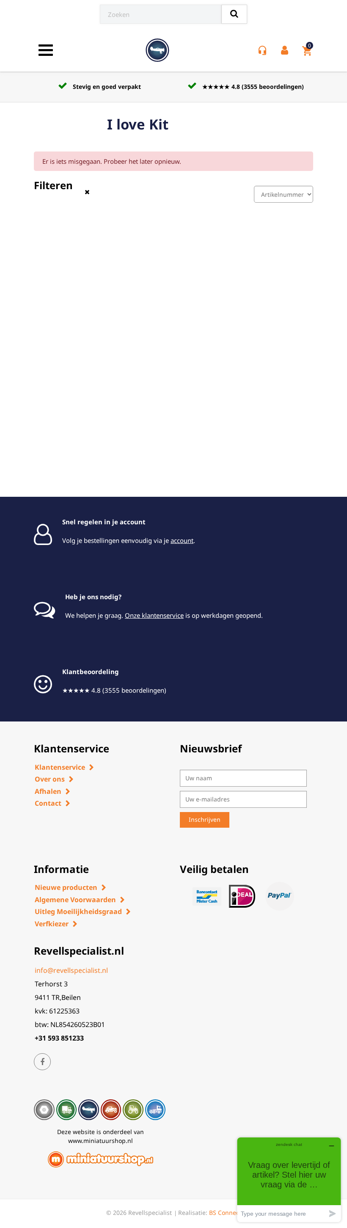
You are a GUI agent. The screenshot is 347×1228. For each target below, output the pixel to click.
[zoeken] (234, 14)
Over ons (50, 779)
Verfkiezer (52, 923)
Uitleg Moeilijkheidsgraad (78, 911)
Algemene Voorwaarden (75, 899)
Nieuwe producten (66, 887)
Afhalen (48, 791)
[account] (286, 50)
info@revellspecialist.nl (71, 970)
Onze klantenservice (154, 615)
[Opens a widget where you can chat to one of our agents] (289, 1179)
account (182, 540)
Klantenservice (60, 767)
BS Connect (225, 1213)
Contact (48, 803)
